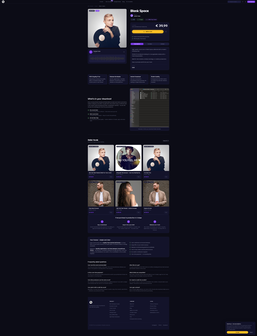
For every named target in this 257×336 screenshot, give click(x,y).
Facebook (165, 325)
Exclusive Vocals (113, 306)
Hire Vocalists (109, 1)
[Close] (253, 324)
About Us (132, 304)
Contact (132, 306)
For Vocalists (129, 1)
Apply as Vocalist (134, 310)
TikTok (159, 325)
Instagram (154, 325)
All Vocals (90, 6)
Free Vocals (112, 310)
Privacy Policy (153, 306)
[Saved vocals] (243, 2)
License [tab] (162, 44)
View (111, 176)
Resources (132, 314)
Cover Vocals (113, 308)
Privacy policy (232, 329)
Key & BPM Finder (114, 314)
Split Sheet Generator (115, 316)
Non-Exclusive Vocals (114, 304)
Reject (251, 332)
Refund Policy (153, 308)
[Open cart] (245, 2)
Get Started (251, 1)
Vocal (96, 6)
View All (165, 140)
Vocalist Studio (133, 312)
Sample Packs (117, 1)
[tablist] (149, 44)
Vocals (101, 1)
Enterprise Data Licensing (136, 319)
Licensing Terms (154, 310)
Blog (123, 1)
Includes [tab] (150, 44)
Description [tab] (137, 44)
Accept (237, 332)
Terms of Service (154, 304)
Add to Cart (149, 31)
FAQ (131, 316)
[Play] (90, 52)
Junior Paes (137, 16)
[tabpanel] (149, 58)
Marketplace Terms (154, 312)
